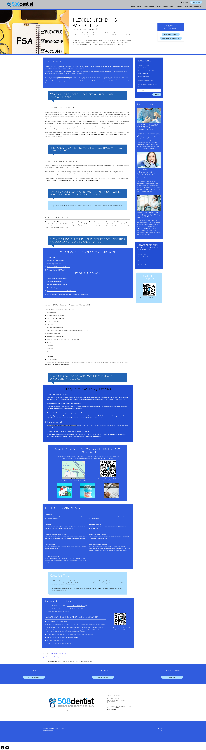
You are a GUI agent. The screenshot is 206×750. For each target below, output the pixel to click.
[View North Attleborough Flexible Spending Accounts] (34, 54)
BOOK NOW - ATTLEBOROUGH (170, 38)
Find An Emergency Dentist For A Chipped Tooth (147, 127)
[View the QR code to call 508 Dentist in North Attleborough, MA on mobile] (149, 295)
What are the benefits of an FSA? (56, 260)
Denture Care (142, 254)
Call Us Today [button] (196, 2)
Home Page (77, 609)
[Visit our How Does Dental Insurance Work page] (111, 497)
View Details (60, 640)
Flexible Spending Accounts (58, 653)
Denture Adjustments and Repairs (147, 71)
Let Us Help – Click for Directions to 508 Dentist (73, 480)
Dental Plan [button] (179, 6)
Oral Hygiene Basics (143, 76)
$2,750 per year (110, 121)
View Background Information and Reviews (66, 637)
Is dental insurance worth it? (55, 281)
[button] (2, 747)
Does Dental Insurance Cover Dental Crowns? (146, 171)
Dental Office (142, 261)
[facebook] (157, 729)
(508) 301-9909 (92, 44)
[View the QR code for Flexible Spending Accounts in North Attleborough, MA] (108, 476)
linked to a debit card (119, 114)
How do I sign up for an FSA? (55, 264)
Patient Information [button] (148, 6)
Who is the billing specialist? (55, 288)
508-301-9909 (99, 588)
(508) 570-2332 (111, 709)
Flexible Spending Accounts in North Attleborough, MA (107, 205)
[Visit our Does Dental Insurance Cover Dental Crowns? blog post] (149, 167)
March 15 (93, 178)
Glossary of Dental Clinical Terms (76, 606)
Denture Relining (143, 73)
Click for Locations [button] (33, 677)
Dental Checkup (142, 68)
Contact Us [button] (197, 6)
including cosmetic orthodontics (107, 224)
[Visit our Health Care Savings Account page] (64, 497)
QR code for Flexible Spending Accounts (54, 657)
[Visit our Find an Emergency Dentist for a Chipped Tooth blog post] (149, 123)
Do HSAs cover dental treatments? (57, 278)
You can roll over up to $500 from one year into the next (62, 425)
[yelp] (161, 729)
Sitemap (51, 730)
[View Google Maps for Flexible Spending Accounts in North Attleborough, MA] (73, 479)
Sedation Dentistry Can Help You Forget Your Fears (149, 214)
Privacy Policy (46, 730)
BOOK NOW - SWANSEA (170, 34)
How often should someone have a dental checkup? (61, 291)
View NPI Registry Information (84, 634)
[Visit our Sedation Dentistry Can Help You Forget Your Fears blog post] (149, 210)
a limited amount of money (64, 77)
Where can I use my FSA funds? (56, 270)
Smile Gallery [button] (188, 6)
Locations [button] (185, 2)
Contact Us (172, 677)
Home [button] (133, 6)
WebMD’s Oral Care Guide (59, 611)
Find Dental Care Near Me (145, 265)
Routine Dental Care (144, 257)
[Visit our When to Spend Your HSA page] (87, 497)
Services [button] (159, 6)
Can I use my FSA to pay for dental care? (58, 267)
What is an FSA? (51, 257)
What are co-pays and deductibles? (57, 284)
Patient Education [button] (168, 6)
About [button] (139, 6)
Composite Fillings (143, 65)
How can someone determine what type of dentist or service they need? (68, 294)
